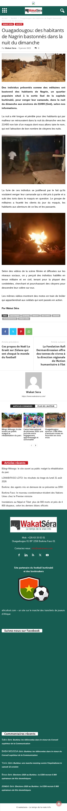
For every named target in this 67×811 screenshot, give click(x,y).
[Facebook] (5, 331)
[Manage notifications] (59, 803)
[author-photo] (33, 380)
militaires (46, 316)
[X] (13, 331)
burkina (26, 316)
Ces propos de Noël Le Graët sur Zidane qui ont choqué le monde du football (16, 352)
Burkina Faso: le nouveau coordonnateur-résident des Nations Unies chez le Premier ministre (32, 494)
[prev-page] (31, 445)
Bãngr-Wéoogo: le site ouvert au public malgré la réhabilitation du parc (11, 432)
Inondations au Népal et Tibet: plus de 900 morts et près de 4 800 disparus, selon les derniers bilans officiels (32, 504)
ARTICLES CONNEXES (22, 406)
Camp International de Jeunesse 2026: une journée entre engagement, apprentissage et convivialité (33, 434)
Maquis (35, 316)
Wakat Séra (24, 319)
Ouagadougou (9, 319)
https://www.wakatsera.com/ (33, 396)
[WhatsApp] (28, 331)
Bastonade (15, 316)
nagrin (56, 316)
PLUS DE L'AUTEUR (45, 406)
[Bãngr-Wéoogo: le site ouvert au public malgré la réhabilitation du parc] (12, 420)
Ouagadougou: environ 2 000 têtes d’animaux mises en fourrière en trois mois (54, 433)
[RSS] (33, 555)
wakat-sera (8, 24)
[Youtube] (47, 555)
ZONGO (5, 786)
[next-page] (35, 445)
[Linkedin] (26, 555)
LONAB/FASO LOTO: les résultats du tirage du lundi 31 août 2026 (32, 480)
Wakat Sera (10, 48)
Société (14, 18)
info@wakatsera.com (42, 548)
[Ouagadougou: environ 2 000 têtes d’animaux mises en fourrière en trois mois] (55, 420)
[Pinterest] (21, 331)
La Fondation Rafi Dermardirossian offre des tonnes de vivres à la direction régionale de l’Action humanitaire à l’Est (50, 355)
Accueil (5, 18)
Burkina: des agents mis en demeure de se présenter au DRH (32, 487)
